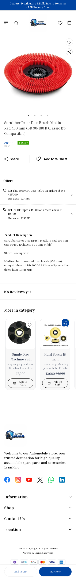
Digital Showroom (44, 552)
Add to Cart (20, 571)
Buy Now (55, 571)
